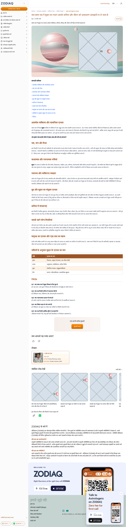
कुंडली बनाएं (77, 326)
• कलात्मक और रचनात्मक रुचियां (41, 92)
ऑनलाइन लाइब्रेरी (41, 11)
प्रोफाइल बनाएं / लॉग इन (14, 9)
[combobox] (115, 3)
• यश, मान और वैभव (37, 88)
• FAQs (34, 117)
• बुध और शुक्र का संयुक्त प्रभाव (41, 99)
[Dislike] (39, 341)
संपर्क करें (33, 521)
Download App (105, 3)
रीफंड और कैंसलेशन (36, 514)
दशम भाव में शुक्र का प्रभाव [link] (72, 11)
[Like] (33, 341)
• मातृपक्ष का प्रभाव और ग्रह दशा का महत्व (43, 109)
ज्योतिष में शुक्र (59, 11)
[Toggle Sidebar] (28, 263)
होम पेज (33, 11)
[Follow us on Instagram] (63, 511)
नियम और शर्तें (34, 511)
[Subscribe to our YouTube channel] (67, 511)
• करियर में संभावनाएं (37, 102)
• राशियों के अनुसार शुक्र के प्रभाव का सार (44, 113)
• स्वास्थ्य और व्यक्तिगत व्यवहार (40, 95)
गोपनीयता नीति (34, 517)
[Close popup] (121, 493)
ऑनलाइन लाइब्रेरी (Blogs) (38, 507)
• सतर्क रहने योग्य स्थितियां (39, 106)
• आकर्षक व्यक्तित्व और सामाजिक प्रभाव (43, 85)
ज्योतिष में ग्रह (51, 11)
